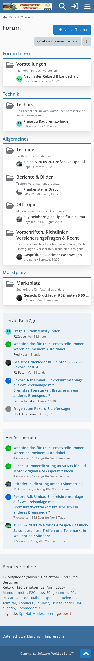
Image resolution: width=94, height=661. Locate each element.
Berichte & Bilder (34, 177)
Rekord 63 (70, 597)
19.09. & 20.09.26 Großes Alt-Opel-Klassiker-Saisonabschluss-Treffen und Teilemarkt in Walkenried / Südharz (56, 161)
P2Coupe (19, 336)
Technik (11, 94)
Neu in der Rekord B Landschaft (51, 76)
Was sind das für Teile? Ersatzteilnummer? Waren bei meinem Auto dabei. (49, 346)
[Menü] (87, 6)
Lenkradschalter (24, 401)
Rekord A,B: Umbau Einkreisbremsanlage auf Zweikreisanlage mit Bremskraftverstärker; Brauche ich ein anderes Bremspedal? (48, 388)
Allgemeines (16, 139)
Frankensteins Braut (41, 189)
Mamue (9, 592)
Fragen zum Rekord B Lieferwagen (42, 408)
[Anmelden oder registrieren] (75, 6)
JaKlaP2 (43, 603)
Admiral (9, 603)
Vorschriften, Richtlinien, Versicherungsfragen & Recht (47, 235)
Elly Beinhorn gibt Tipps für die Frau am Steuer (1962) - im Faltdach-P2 (56, 216)
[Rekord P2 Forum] (27, 6)
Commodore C (29, 608)
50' (48, 592)
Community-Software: (47, 653)
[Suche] (62, 6)
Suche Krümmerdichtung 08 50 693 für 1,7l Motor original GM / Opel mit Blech (49, 468)
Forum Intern (17, 53)
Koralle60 (26, 603)
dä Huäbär (33, 597)
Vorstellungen (31, 64)
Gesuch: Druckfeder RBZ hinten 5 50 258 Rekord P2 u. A (56, 295)
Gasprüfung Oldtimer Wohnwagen (53, 254)
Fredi (16, 354)
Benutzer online (19, 567)
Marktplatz (14, 272)
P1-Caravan (12, 597)
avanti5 (9, 608)
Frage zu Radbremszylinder (47, 121)
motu (22, 592)
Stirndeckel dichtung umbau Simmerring (48, 483)
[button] (86, 41)
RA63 (81, 603)
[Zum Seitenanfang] (85, 653)
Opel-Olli (51, 597)
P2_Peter (19, 372)
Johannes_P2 (64, 592)
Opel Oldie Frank (24, 414)
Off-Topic (26, 204)
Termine (25, 149)
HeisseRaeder (62, 603)
